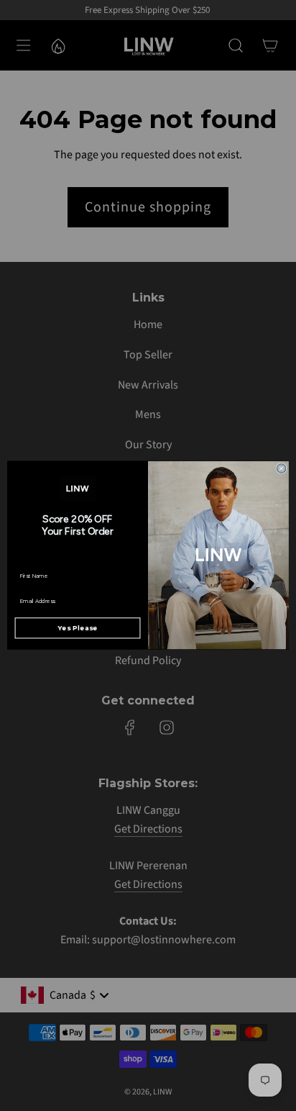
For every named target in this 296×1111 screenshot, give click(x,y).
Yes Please (77, 628)
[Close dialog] (281, 468)
